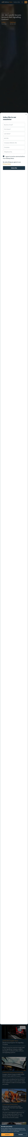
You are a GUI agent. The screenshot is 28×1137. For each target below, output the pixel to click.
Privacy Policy (7, 164)
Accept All (7, 1134)
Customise (20, 1134)
